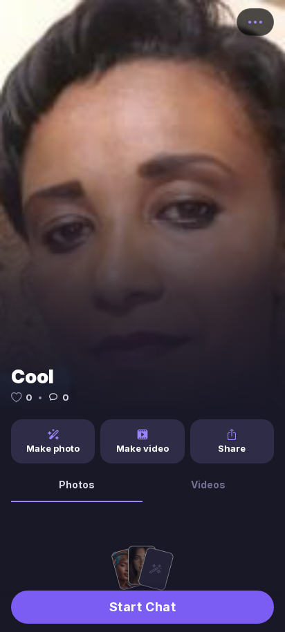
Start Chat (142, 607)
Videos (208, 484)
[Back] (23, 22)
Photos (77, 484)
